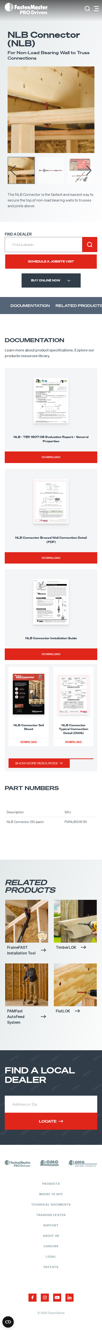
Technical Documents (51, 1205)
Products (51, 1184)
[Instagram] (45, 1298)
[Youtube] (57, 1298)
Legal (51, 1257)
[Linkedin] (69, 1298)
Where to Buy (51, 1194)
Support (51, 1225)
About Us (51, 1236)
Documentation (30, 305)
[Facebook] (32, 1298)
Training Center (51, 1215)
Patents (51, 1267)
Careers (51, 1246)
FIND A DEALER (18, 234)
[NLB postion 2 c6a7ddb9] (51, 109)
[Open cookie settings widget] (8, 1322)
